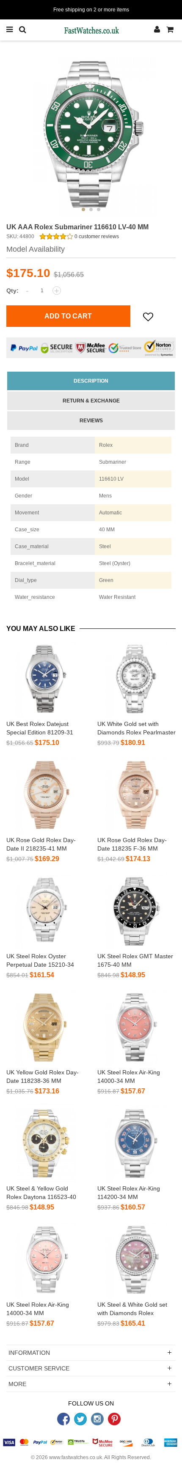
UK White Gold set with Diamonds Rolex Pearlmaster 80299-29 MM (136, 732)
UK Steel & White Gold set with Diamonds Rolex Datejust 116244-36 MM (132, 1313)
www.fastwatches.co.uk (75, 1457)
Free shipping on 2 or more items (91, 10)
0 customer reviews (96, 236)
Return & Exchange (91, 401)
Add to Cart (68, 316)
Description (91, 381)
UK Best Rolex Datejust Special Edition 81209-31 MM (39, 732)
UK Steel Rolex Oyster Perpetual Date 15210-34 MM (40, 964)
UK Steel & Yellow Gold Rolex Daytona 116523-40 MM (41, 1197)
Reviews (91, 421)
